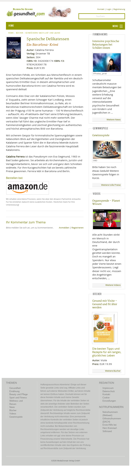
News (12, 407)
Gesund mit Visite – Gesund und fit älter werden (104, 304)
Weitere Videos (113, 285)
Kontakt (100, 9)
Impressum (108, 388)
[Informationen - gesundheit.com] (39, 12)
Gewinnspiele (100, 135)
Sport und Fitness (18, 397)
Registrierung (119, 9)
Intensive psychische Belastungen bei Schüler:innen (105, 45)
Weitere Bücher (113, 370)
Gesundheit (15, 388)
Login (108, 9)
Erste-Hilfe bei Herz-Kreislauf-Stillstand (110, 428)
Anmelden (64, 227)
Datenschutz (109, 391)
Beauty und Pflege (18, 394)
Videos (12, 413)
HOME (11, 25)
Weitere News (114, 119)
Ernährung (14, 391)
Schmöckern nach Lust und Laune (42, 33)
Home (11, 33)
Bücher (19, 33)
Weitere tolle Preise (111, 185)
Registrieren (77, 227)
